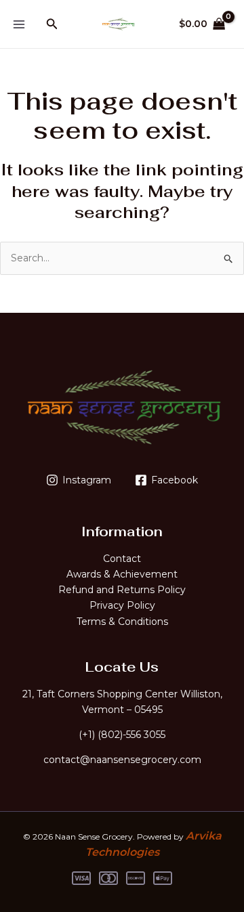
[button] (52, 24)
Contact (122, 558)
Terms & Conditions (122, 621)
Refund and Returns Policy (122, 590)
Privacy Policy (122, 605)
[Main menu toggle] (19, 24)
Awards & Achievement (122, 574)
